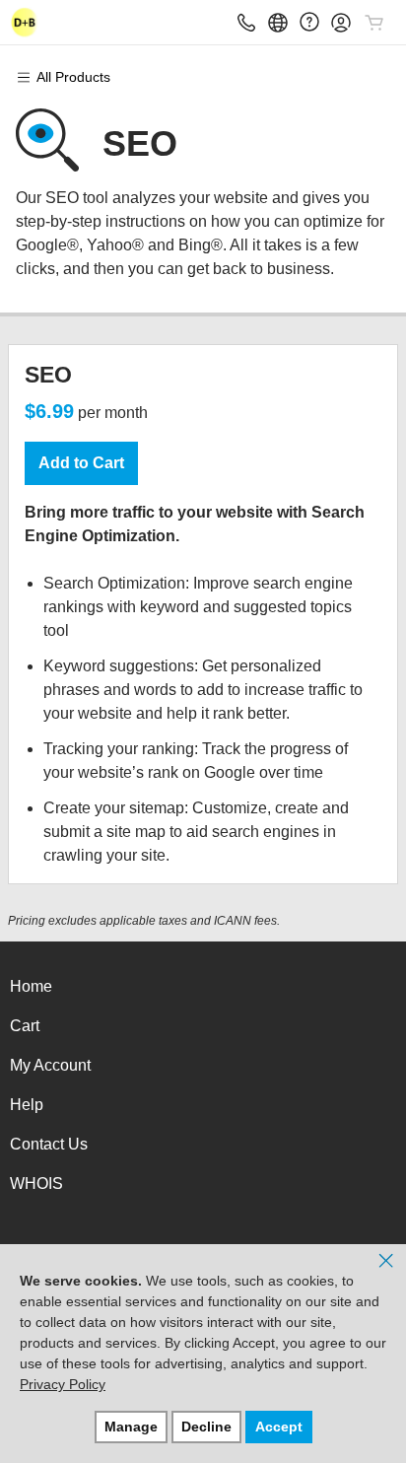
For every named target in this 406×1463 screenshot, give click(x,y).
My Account (50, 1065)
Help (26, 1104)
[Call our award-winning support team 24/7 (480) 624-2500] (309, 22)
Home (31, 986)
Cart (24, 1025)
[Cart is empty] (374, 22)
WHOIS (36, 1183)
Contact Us (49, 1144)
